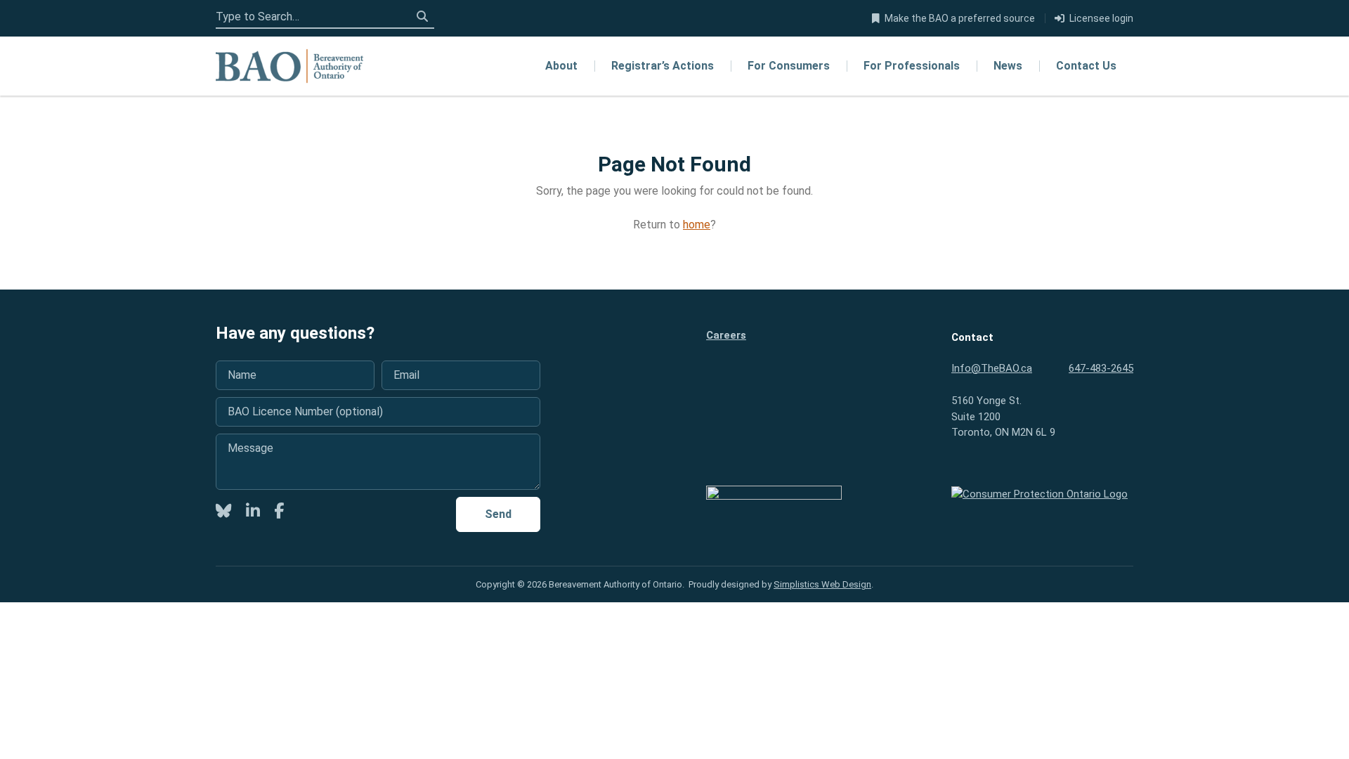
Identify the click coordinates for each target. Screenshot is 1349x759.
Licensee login (1101, 18)
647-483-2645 (1101, 368)
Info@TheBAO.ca (991, 368)
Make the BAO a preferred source (960, 18)
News (1007, 65)
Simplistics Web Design (822, 584)
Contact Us (1086, 65)
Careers (726, 335)
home (696, 224)
